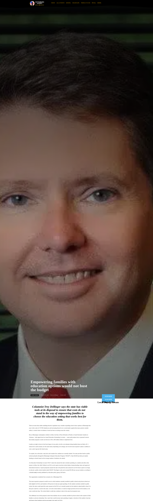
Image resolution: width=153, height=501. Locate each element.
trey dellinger (55, 395)
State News (34, 395)
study (35, 472)
